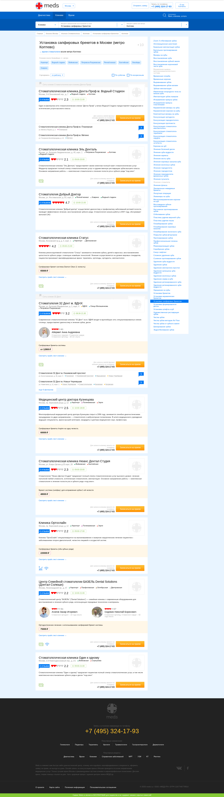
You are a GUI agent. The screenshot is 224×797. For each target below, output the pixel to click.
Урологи (106, 745)
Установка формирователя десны (164, 305)
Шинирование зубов (162, 327)
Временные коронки (162, 79)
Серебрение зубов (161, 249)
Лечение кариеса (160, 155)
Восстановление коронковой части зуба (165, 65)
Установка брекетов (161, 293)
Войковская (73, 62)
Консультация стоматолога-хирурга (165, 137)
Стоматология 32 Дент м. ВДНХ (61, 303)
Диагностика (44, 15)
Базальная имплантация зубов (166, 47)
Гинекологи (65, 745)
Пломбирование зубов (163, 224)
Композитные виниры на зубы (166, 114)
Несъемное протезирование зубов (165, 210)
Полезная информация (75, 787)
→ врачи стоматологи (49, 52)
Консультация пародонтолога (165, 120)
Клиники (59, 15)
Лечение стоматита (161, 182)
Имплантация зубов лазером (165, 96)
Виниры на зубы (160, 55)
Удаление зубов (160, 265)
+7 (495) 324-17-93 (161, 5)
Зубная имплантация (162, 88)
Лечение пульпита (161, 179)
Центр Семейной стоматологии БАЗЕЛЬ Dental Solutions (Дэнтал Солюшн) (78, 583)
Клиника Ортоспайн (52, 522)
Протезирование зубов (163, 238)
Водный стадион (58, 62)
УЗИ (139, 756)
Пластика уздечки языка (163, 220)
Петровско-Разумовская (90, 62)
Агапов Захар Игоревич (64, 612)
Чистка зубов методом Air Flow (166, 320)
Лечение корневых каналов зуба (167, 162)
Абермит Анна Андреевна (66, 332)
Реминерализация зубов (163, 246)
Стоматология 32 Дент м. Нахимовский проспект (62, 373)
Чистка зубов (158, 317)
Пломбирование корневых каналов (164, 228)
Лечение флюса (160, 185)
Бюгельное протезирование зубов (165, 51)
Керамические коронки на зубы (166, 111)
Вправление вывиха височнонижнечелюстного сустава (164, 71)
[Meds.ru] (112, 711)
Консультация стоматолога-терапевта (165, 132)
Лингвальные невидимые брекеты (164, 189)
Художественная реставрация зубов (166, 313)
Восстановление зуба (162, 58)
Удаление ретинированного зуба (167, 282)
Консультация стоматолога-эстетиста (165, 142)
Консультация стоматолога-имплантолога (165, 127)
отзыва (44, 99)
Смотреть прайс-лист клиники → (52, 277)
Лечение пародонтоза (162, 171)
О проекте (40, 787)
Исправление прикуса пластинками (162, 104)
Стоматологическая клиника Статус (64, 237)
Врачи (71, 15)
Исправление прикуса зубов (165, 100)
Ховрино (44, 68)
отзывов (44, 202)
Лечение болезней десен (164, 149)
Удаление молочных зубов (164, 276)
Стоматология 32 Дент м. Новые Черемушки (60, 381)
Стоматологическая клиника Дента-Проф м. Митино (64, 135)
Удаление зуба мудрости (164, 261)
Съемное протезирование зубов (167, 258)
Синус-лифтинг (159, 252)
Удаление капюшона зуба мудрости (164, 272)
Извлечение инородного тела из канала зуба (167, 92)
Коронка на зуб (159, 146)
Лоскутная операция (162, 193)
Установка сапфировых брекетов (167, 301)
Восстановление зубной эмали (166, 61)
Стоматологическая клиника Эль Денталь (68, 149)
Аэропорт (44, 62)
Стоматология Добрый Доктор (60, 194)
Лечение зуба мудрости (163, 152)
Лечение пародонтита (162, 168)
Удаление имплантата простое (166, 268)
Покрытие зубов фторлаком (165, 235)
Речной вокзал (110, 62)
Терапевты (93, 745)
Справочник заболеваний (113, 756)
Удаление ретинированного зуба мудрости (167, 286)
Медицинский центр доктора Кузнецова (66, 399)
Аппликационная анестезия (165, 44)
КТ (147, 756)
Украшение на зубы (161, 290)
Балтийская (123, 62)
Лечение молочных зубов (164, 165)
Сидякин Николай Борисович (120, 612)
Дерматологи (158, 745)
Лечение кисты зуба (161, 158)
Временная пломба (161, 76)
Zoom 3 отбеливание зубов (165, 41)
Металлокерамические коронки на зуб (166, 200)
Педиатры (79, 745)
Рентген (157, 756)
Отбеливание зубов (161, 214)
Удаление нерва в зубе (163, 279)
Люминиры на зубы (161, 196)
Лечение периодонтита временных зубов (163, 175)
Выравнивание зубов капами (165, 85)
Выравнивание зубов (162, 82)
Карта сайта (54, 787)
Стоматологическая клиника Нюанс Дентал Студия (74, 461)
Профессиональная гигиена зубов (165, 242)
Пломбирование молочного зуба (167, 232)
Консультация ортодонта (163, 117)
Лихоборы (136, 62)
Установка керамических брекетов (163, 297)
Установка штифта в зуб (163, 309)
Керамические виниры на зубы (166, 108)
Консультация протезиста (164, 123)
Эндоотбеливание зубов (163, 330)
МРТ (130, 756)
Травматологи (121, 745)
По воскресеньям (137, 75)
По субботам (120, 75)
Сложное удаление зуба (163, 255)
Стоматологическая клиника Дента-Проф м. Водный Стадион (82, 91)
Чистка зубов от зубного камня (166, 323)
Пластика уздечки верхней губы (166, 217)
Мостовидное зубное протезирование (162, 205)
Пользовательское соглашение (103, 787)
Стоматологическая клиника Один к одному (69, 657)
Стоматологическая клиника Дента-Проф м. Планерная (65, 127)
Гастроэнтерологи (140, 745)
